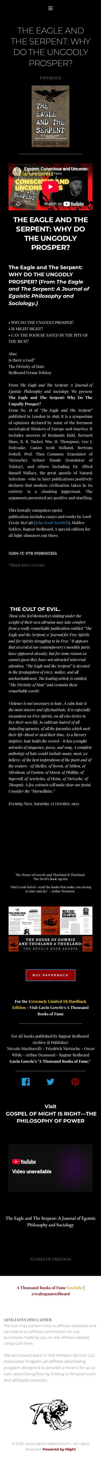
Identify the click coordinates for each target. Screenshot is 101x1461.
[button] (50, 8)
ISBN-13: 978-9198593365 (33, 553)
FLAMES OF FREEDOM (50, 1259)
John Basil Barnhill (52, 522)
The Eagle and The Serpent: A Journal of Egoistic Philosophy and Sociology (51, 1221)
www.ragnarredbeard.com (47, 1443)
